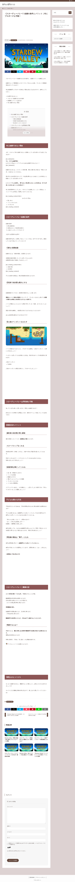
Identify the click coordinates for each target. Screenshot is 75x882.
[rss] (70, 1)
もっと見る (26, 132)
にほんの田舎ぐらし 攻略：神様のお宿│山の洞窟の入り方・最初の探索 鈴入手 (62, 52)
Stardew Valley (13, 40)
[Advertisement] (26, 28)
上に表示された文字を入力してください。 (17, 850)
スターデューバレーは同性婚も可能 (20, 125)
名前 (8, 826)
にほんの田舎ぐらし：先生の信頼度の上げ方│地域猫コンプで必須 (62, 62)
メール (9, 831)
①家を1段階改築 (17, 119)
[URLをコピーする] (45, 71)
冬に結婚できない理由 (17, 114)
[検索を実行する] (70, 12)
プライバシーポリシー (40, 877)
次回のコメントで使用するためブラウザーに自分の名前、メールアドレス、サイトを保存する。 (27, 844)
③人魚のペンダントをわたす (20, 123)
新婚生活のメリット (16, 127)
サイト (8, 837)
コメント (9, 806)
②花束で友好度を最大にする (20, 121)
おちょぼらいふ (8, 4)
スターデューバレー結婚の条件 (19, 117)
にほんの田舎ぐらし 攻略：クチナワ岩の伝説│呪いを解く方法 (62, 57)
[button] (8, 71)
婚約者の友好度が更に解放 (19, 129)
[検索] (72, 1)
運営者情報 (32, 877)
